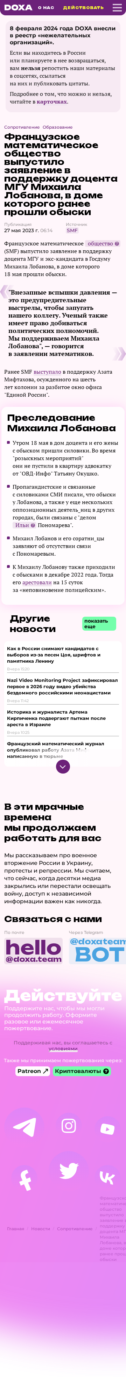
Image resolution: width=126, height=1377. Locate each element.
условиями (63, 1048)
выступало (47, 371)
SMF (72, 230)
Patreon (29, 1071)
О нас (46, 8)
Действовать (83, 8)
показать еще (96, 624)
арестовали (37, 582)
